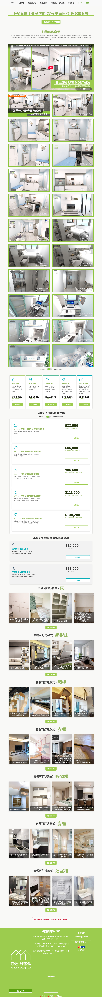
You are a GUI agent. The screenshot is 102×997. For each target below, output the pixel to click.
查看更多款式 (51, 627)
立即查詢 (17, 404)
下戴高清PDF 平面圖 (51, 22)
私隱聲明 (81, 950)
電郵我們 (81, 933)
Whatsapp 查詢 (81, 937)
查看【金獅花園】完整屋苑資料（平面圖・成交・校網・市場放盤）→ (51, 919)
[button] (22, 3)
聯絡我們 (51, 977)
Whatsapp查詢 (84, 3)
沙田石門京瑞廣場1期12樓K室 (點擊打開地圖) (51, 936)
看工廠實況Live (81, 942)
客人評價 (20, 991)
